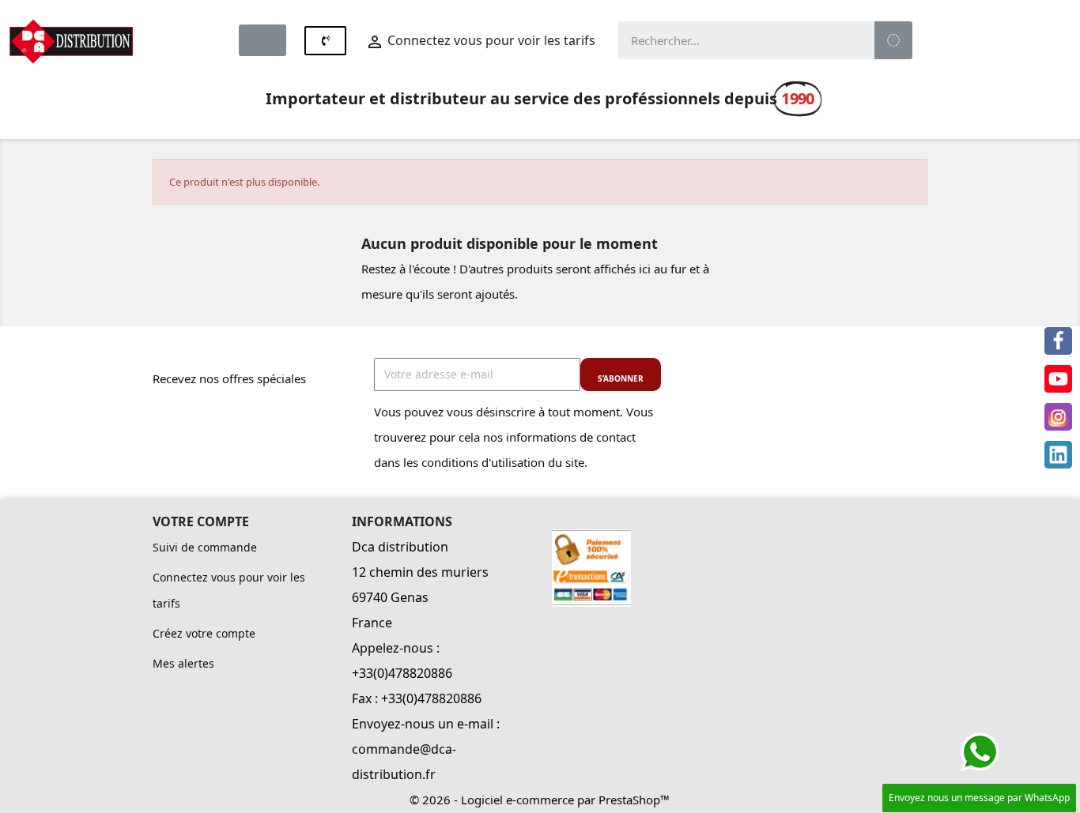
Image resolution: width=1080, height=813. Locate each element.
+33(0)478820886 (402, 673)
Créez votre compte (204, 633)
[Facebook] (1058, 341)
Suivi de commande (205, 547)
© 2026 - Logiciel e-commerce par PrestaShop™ (540, 799)
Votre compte (201, 521)
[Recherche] (893, 40)
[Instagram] (1058, 417)
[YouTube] (1058, 379)
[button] (262, 40)
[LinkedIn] (1058, 455)
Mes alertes (183, 663)
